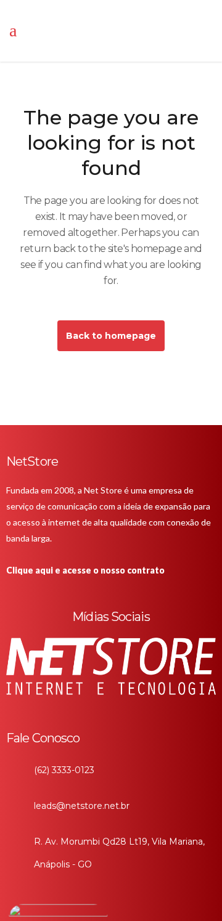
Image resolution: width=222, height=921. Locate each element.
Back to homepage (111, 335)
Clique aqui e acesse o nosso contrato (85, 570)
